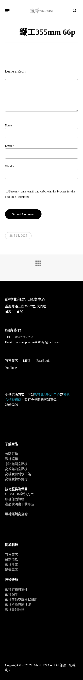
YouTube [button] (11, 367)
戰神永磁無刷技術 (18, 604)
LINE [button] (26, 360)
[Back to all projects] (41, 267)
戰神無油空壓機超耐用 (21, 599)
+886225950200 (22, 337)
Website (9, 166)
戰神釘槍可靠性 (16, 589)
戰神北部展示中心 (47, 394)
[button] (7, 10)
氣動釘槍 (11, 454)
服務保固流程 (14, 499)
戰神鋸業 (11, 459)
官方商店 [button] (11, 360)
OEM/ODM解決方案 (19, 494)
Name (9, 125)
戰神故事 (11, 564)
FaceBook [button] (43, 360)
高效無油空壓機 (16, 469)
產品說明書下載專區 (19, 504)
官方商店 (11, 554)
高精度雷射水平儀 (18, 474)
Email (9, 145)
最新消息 (11, 559)
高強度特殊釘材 (16, 479)
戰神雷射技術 (14, 610)
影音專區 (11, 570)
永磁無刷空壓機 (16, 464)
